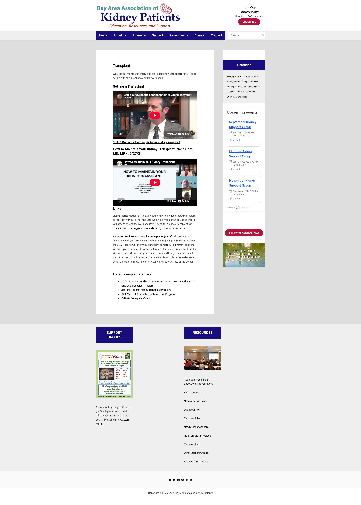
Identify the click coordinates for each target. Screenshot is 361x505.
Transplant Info (192, 444)
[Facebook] (170, 479)
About (118, 35)
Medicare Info (192, 418)
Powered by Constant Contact (239, 207)
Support (157, 35)
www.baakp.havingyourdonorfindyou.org (138, 228)
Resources (177, 35)
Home (103, 35)
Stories (137, 35)
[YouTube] (182, 479)
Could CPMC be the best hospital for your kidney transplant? (146, 142)
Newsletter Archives (195, 401)
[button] (124, 35)
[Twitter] (174, 479)
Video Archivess (193, 392)
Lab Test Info (191, 409)
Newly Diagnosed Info (196, 426)
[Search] (263, 35)
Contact (216, 35)
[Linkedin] (187, 479)
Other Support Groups (196, 452)
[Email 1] (191, 479)
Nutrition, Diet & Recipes (197, 435)
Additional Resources (196, 461)
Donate (199, 35)
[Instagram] (178, 479)
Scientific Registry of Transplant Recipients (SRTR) (142, 236)
